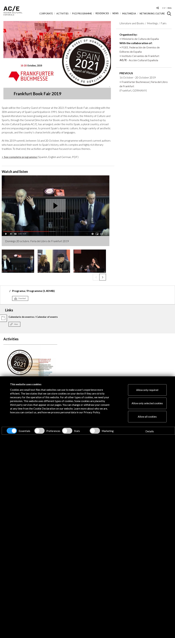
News (115, 13)
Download (22, 298)
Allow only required (147, 389)
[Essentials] (12, 431)
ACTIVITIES (62, 13)
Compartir (3, 318)
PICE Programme (82, 13)
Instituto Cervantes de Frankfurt (140, 55)
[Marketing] (95, 431)
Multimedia (129, 13)
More (16, 324)
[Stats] (67, 431)
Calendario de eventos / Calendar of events (33, 316)
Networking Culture (152, 13)
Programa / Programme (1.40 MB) (33, 290)
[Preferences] (39, 431)
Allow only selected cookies (147, 403)
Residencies (102, 13)
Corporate (46, 13)
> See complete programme (19, 157)
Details (149, 431)
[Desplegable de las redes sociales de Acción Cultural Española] (157, 8)
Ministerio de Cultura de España (140, 38)
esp (163, 8)
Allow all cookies (147, 416)
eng (170, 8)
